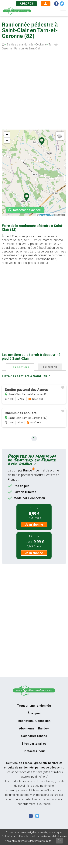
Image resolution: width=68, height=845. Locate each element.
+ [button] (7, 134)
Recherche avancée (27, 210)
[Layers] (60, 136)
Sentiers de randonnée (20, 44)
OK (59, 841)
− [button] (7, 140)
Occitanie (40, 44)
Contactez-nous (34, 751)
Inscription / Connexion (34, 721)
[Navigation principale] (63, 12)
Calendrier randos (34, 736)
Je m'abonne (34, 524)
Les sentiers (20, 367)
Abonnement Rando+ (34, 728)
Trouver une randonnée (34, 705)
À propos (26, 3)
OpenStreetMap (46, 214)
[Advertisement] (34, 91)
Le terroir (50, 367)
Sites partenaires (34, 743)
